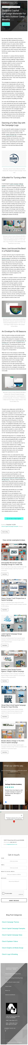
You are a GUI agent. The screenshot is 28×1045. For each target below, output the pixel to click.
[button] (14, 822)
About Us (7, 990)
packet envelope (6, 258)
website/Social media (8, 871)
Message (3, 878)
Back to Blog (5, 531)
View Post (5, 24)
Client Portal (8, 986)
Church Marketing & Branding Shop (14, 977)
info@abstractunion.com (11, 844)
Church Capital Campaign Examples (9, 526)
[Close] (21, 815)
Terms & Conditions (10, 994)
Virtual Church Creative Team (12, 982)
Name (2, 858)
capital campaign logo (11, 134)
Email (3, 864)
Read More (4, 574)
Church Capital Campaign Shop (13, 973)
